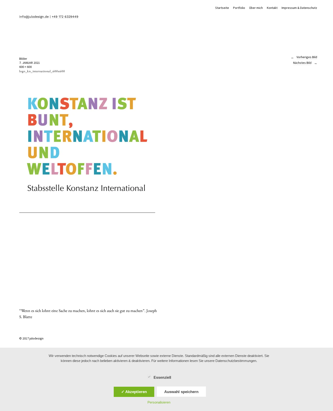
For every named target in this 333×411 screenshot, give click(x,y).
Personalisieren (158, 402)
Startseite (222, 8)
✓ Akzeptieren (134, 392)
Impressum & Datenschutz (299, 8)
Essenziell (162, 377)
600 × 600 (25, 67)
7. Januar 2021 (29, 63)
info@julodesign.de (34, 16)
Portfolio (239, 8)
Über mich (256, 8)
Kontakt (272, 8)
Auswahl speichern (181, 392)
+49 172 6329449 (65, 16)
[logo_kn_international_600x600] (87, 210)
